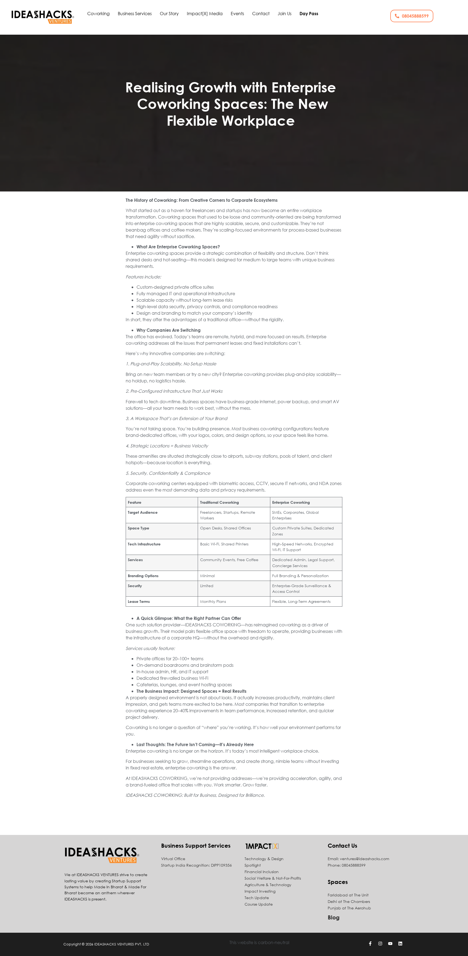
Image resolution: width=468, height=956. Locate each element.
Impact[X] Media (205, 13)
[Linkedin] (400, 943)
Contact (260, 13)
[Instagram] (380, 943)
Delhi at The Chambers (349, 901)
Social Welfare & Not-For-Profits (273, 878)
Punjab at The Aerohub (349, 908)
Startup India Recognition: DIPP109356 (196, 865)
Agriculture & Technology (268, 884)
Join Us (284, 13)
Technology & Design (264, 858)
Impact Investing (260, 891)
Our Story (169, 13)
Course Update (259, 904)
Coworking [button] (98, 13)
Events (237, 13)
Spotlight (253, 865)
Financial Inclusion (262, 871)
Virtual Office (173, 858)
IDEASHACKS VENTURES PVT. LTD (121, 944)
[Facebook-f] (370, 943)
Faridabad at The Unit (348, 895)
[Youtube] (390, 943)
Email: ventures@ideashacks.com (358, 858)
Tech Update (257, 897)
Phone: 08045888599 (347, 865)
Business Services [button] (135, 13)
